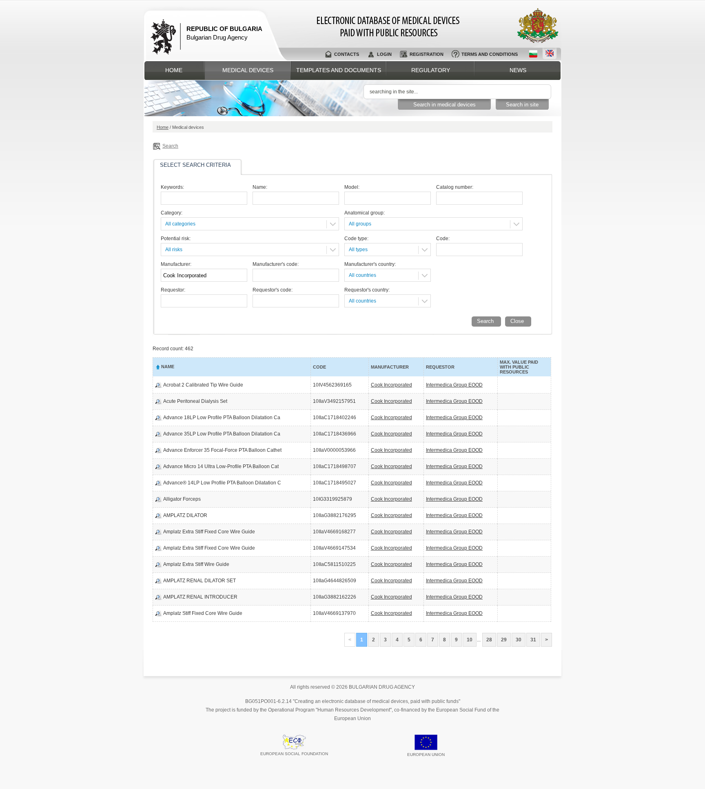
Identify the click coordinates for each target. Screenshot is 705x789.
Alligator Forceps (182, 499)
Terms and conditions (489, 54)
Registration (426, 54)
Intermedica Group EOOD (454, 385)
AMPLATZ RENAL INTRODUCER (200, 597)
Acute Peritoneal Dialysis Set (195, 401)
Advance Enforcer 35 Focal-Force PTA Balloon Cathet (222, 450)
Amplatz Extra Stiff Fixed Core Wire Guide (209, 532)
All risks (173, 249)
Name (167, 366)
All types (358, 249)
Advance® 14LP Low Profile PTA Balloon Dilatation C (222, 483)
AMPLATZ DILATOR (185, 515)
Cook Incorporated (391, 385)
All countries (362, 275)
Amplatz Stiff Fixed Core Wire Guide (202, 613)
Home (173, 70)
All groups (360, 224)
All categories (180, 224)
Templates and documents (338, 70)
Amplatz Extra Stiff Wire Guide (196, 564)
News (518, 70)
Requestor (440, 367)
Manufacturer (390, 367)
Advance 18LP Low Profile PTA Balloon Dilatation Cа (221, 417)
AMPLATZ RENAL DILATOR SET (199, 580)
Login (384, 54)
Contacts (346, 54)
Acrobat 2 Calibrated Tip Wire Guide (203, 385)
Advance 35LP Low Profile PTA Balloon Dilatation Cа (221, 434)
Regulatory (430, 70)
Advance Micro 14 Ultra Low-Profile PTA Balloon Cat (221, 466)
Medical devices (247, 70)
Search (170, 146)
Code (319, 367)
